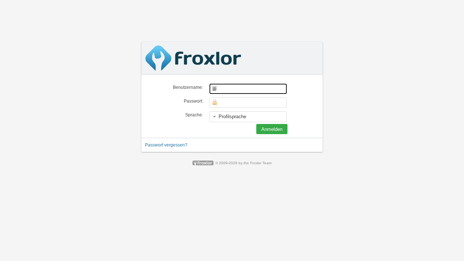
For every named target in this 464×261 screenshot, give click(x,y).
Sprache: (194, 114)
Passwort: (193, 101)
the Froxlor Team (258, 163)
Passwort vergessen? (166, 145)
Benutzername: (188, 87)
